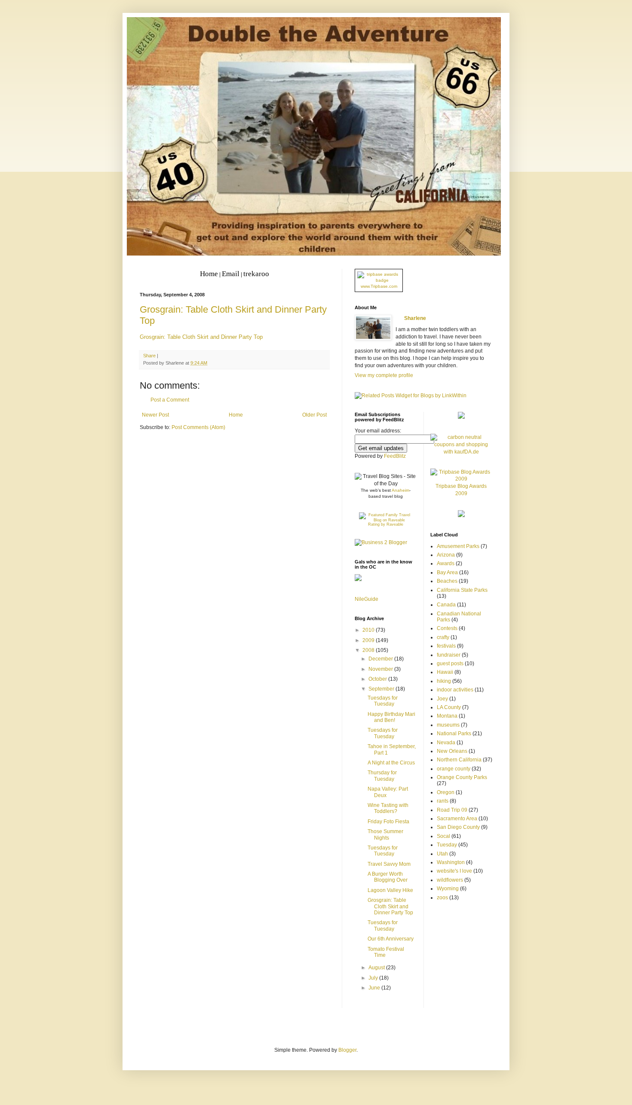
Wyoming (448, 889)
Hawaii (445, 672)
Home (236, 415)
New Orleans (452, 751)
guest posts (450, 664)
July (373, 978)
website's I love (454, 871)
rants (442, 801)
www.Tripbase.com (379, 286)
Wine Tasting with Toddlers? (388, 808)
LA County (449, 707)
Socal (443, 836)
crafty (443, 637)
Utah (442, 854)
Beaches (447, 581)
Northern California (459, 760)
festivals (446, 646)
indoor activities (455, 690)
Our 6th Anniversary (391, 939)
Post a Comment (169, 400)
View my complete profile (384, 375)
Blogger (347, 1050)
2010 (369, 630)
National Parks (454, 734)
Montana (447, 716)
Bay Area (447, 572)
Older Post (314, 415)
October (378, 679)
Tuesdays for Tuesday (383, 701)
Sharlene (415, 318)
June (374, 988)
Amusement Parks (458, 546)
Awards (445, 563)
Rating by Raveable (385, 524)
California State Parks (462, 590)
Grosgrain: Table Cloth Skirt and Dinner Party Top (201, 337)
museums (448, 725)
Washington (451, 862)
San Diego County (458, 827)
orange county (453, 769)
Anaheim (400, 490)
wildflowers (450, 880)
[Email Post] (223, 362)
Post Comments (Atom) (198, 427)
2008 (369, 650)
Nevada (446, 743)
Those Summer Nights (385, 834)
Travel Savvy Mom (389, 864)
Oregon (445, 792)
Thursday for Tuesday (382, 776)
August (377, 968)
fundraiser (448, 655)
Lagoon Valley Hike (390, 890)
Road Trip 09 (452, 810)
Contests (447, 628)
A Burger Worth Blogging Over (388, 877)
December (381, 659)
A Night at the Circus (391, 763)
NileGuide (366, 599)
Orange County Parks (462, 777)
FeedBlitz (395, 456)
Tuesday (447, 845)
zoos (442, 898)
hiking (444, 681)
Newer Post (155, 415)
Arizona (446, 555)
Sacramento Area (457, 819)
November (381, 669)
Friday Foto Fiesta (388, 822)
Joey (442, 699)
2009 (369, 640)
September (382, 689)
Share (149, 355)
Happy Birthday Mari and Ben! (391, 717)
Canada (446, 605)
